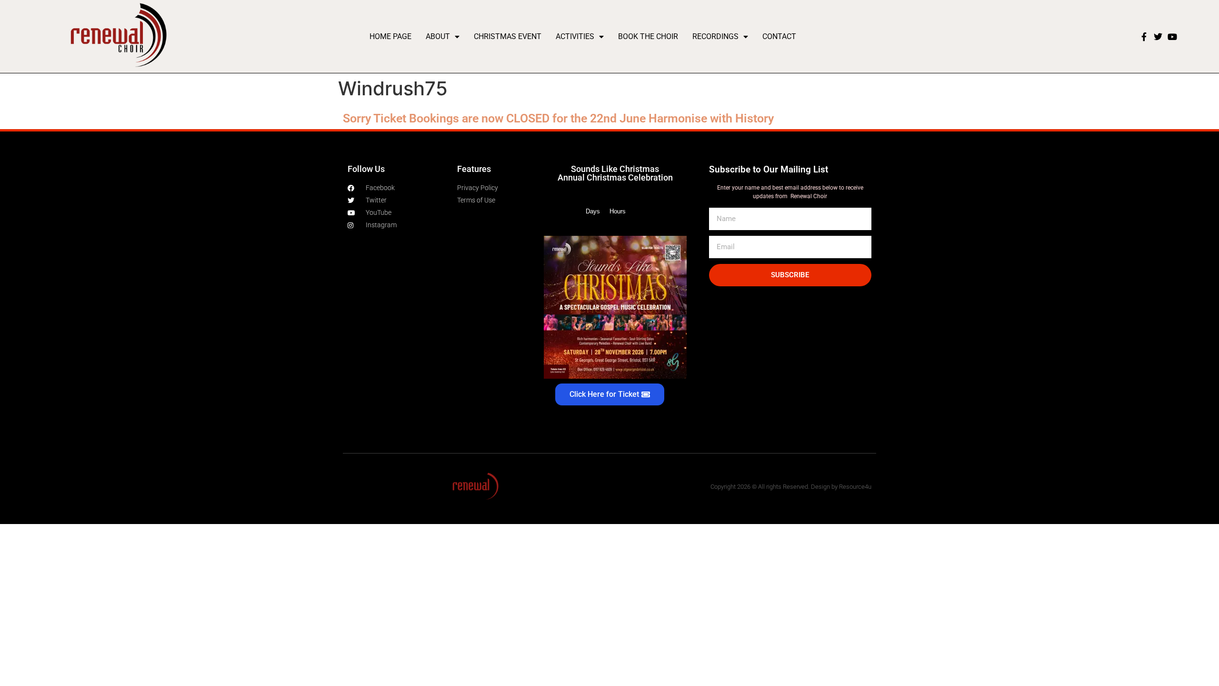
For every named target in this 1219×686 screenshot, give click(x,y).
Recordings (715, 36)
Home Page (390, 36)
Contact (779, 36)
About (438, 36)
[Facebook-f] (1143, 36)
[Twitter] (1158, 36)
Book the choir (648, 36)
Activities (575, 36)
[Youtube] (1172, 36)
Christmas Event (507, 36)
